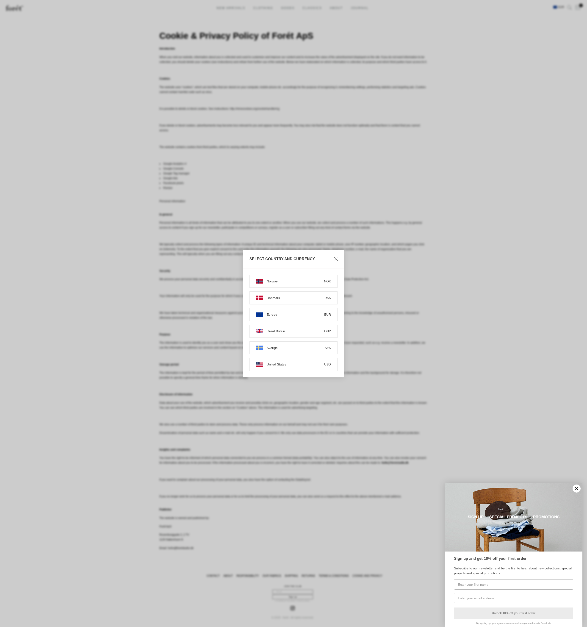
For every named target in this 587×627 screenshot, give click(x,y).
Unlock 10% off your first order (513, 613)
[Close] (336, 259)
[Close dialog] (577, 489)
